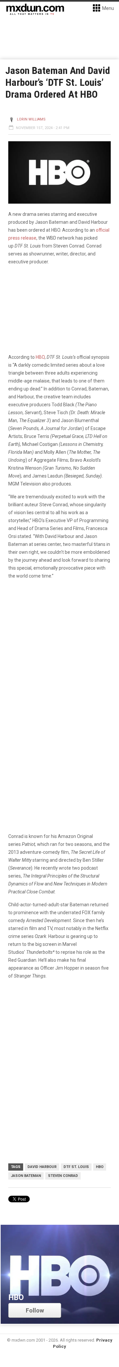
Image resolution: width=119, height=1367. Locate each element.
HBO (40, 357)
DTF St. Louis (76, 1167)
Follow (35, 1310)
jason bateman (26, 1176)
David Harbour (42, 1167)
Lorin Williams (31, 119)
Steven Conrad (63, 1176)
